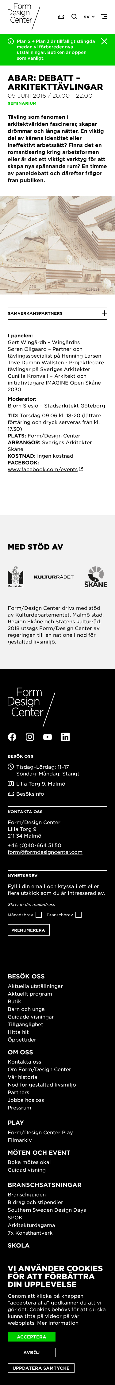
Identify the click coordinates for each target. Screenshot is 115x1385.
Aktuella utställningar (35, 986)
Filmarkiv (20, 1140)
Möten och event (39, 1152)
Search (74, 17)
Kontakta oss (24, 1061)
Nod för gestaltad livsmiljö (42, 1084)
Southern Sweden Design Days (47, 1210)
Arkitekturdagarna (31, 1225)
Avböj (31, 1352)
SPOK (15, 1217)
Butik (14, 1001)
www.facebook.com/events (43, 469)
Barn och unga (26, 1009)
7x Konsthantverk (30, 1232)
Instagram (29, 737)
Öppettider (22, 1039)
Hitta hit (18, 1032)
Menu (104, 17)
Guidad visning (27, 1169)
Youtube (47, 737)
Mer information (58, 1322)
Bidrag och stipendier (35, 1202)
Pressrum (19, 1107)
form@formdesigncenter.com (45, 852)
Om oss (20, 1052)
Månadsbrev (20, 914)
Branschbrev (60, 914)
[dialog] (57, 1318)
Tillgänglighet (25, 1024)
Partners (18, 1092)
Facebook (12, 737)
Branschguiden (27, 1194)
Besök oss (26, 976)
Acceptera (31, 1336)
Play (16, 1122)
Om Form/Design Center (39, 1069)
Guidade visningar (31, 1016)
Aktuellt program (30, 993)
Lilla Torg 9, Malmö (40, 783)
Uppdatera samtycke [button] (41, 1368)
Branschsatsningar (45, 1184)
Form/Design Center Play (40, 1132)
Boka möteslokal (29, 1162)
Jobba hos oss (26, 1100)
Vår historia (22, 1077)
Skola (19, 1245)
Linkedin (65, 737)
